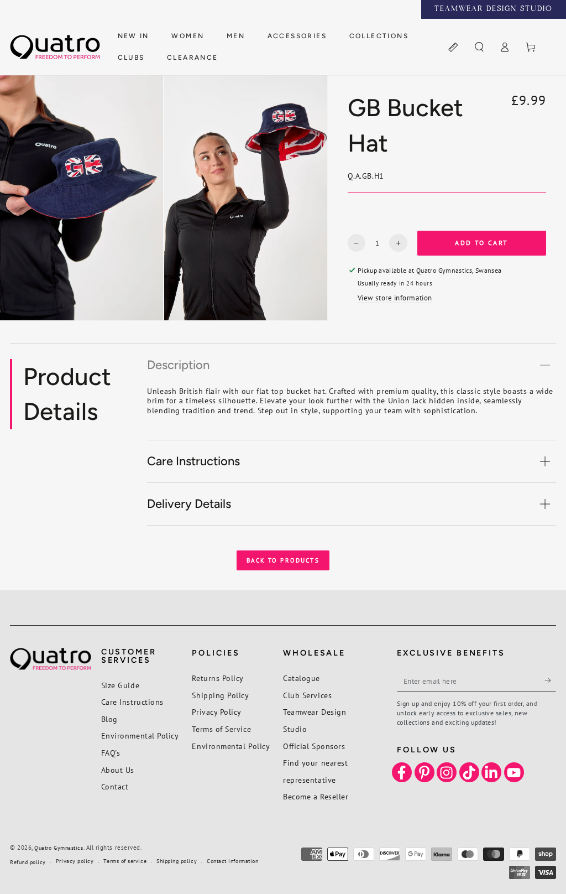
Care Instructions (132, 702)
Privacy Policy (217, 711)
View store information (395, 297)
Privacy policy (75, 861)
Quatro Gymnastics (58, 847)
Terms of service (124, 861)
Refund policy (28, 862)
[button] (479, 48)
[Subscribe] (550, 680)
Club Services (307, 695)
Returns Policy (218, 678)
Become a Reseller (315, 796)
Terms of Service (221, 729)
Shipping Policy (220, 695)
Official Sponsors (314, 746)
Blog (109, 719)
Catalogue (301, 678)
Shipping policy (176, 861)
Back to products (283, 560)
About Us (117, 770)
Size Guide (120, 685)
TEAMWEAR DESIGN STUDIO (493, 9)
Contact (115, 786)
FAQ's (110, 752)
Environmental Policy (140, 735)
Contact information (232, 861)
